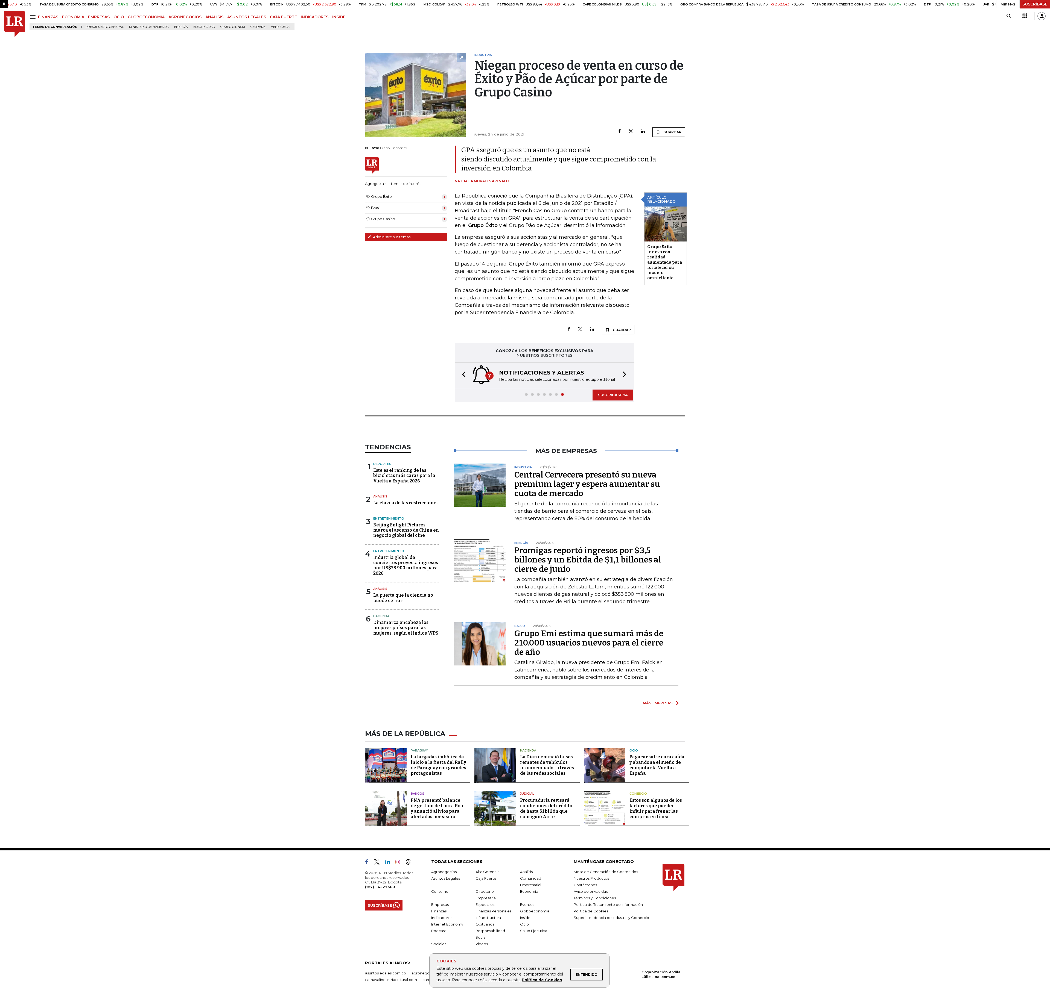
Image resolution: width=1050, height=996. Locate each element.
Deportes (382, 464)
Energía (181, 27)
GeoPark (258, 27)
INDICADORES (314, 16)
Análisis (380, 496)
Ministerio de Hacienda (149, 27)
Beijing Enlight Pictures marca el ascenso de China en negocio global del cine (406, 530)
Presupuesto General (105, 27)
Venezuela (280, 27)
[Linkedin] (643, 131)
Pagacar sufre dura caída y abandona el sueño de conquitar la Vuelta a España (656, 765)
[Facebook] (619, 131)
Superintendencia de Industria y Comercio (611, 917)
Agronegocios (444, 872)
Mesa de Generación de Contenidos (606, 872)
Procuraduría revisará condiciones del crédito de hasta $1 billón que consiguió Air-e (546, 808)
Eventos (527, 904)
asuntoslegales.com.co (385, 973)
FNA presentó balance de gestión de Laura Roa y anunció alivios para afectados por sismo (437, 808)
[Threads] (410, 863)
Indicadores (441, 917)
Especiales (485, 904)
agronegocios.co (427, 973)
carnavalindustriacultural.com (391, 979)
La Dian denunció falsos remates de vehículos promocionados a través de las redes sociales (547, 765)
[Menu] (34, 16)
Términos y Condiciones (595, 898)
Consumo (439, 891)
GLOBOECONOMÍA (146, 16)
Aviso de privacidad (591, 891)
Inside (525, 917)
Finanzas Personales (493, 911)
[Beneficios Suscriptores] (1025, 16)
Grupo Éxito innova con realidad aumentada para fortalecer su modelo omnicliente (664, 262)
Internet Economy (447, 924)
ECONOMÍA (73, 16)
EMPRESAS (99, 16)
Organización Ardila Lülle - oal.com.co (661, 974)
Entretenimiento (388, 518)
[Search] (1008, 16)
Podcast (438, 931)
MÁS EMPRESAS (658, 703)
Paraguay (419, 750)
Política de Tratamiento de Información (608, 904)
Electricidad (204, 27)
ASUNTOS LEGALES (246, 16)
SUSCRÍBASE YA (613, 395)
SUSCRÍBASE (1034, 4)
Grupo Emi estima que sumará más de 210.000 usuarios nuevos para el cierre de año (588, 643)
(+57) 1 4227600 (380, 887)
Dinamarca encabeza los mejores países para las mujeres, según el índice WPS (405, 627)
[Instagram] (399, 863)
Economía (529, 891)
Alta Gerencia (488, 872)
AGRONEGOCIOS (185, 16)
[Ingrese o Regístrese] (1041, 16)
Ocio (633, 750)
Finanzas (439, 911)
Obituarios (485, 924)
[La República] (14, 24)
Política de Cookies (542, 979)
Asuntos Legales (445, 878)
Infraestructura (488, 917)
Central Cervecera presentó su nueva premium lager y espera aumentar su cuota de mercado (587, 484)
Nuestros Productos (591, 878)
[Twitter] (630, 131)
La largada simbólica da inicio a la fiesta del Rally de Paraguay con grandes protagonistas (438, 765)
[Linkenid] (389, 863)
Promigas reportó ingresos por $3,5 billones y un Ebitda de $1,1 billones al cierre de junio (587, 560)
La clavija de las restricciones (406, 502)
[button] (462, 375)
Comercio (638, 793)
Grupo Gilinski (232, 27)
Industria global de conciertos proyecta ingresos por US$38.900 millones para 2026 (405, 565)
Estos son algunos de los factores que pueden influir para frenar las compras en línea (655, 808)
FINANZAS (48, 16)
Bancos (417, 793)
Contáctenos (585, 885)
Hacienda (381, 616)
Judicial (527, 793)
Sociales (438, 944)
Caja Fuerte (486, 878)
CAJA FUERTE (283, 16)
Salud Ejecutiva (533, 931)
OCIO (118, 16)
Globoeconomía (534, 911)
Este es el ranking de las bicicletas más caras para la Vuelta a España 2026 (404, 475)
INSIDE (338, 16)
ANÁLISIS (214, 16)
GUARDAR (672, 132)
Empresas (440, 904)
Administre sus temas (391, 237)
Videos (482, 944)
